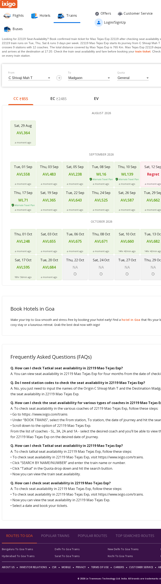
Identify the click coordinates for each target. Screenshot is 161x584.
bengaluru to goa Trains (17, 549)
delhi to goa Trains (67, 549)
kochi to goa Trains (120, 556)
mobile (66, 567)
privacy (81, 567)
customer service (141, 567)
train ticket (143, 51)
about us (8, 567)
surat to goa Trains (67, 556)
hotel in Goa (131, 320)
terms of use (100, 567)
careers (119, 567)
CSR (54, 567)
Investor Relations (33, 567)
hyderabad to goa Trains (18, 556)
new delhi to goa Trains (123, 549)
